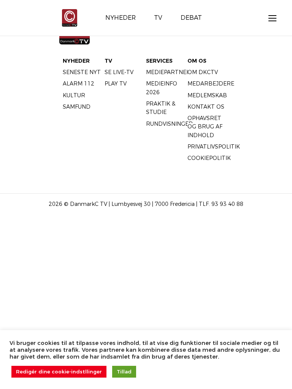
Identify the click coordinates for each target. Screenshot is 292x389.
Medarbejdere (210, 83)
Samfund (76, 106)
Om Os (196, 60)
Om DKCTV (202, 72)
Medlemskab (207, 95)
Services (159, 60)
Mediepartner (168, 72)
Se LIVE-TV (119, 72)
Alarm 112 (78, 83)
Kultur (74, 95)
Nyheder (76, 60)
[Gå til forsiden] (69, 17)
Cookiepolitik (209, 158)
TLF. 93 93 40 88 (221, 204)
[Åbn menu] (268, 17)
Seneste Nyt (82, 72)
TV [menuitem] (158, 17)
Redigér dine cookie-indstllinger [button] (59, 371)
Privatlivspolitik (213, 146)
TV (108, 60)
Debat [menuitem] (191, 17)
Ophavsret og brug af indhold (204, 127)
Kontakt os (205, 106)
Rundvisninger (169, 123)
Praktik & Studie (160, 107)
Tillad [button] (124, 371)
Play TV (116, 83)
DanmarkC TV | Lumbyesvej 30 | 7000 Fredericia (132, 204)
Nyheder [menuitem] (120, 17)
